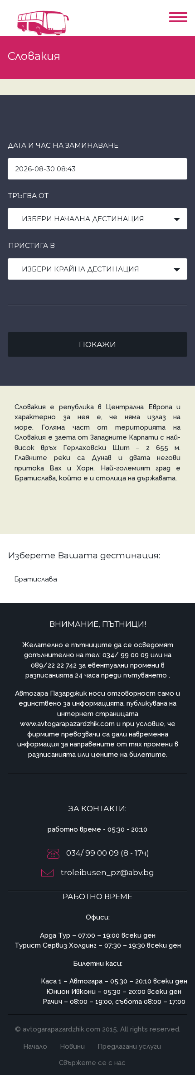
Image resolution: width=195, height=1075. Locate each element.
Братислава (36, 579)
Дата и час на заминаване (63, 145)
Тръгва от (28, 195)
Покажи (97, 344)
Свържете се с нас (92, 1063)
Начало (35, 1046)
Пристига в (31, 245)
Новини (72, 1046)
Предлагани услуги (129, 1046)
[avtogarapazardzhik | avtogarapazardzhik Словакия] (42, 22)
